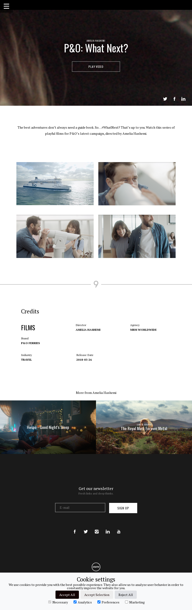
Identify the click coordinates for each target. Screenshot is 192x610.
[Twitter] (86, 527)
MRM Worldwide (143, 330)
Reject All (125, 594)
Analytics (85, 602)
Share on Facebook (174, 99)
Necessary (60, 602)
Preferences (110, 602)
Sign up (123, 507)
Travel (26, 360)
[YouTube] (119, 527)
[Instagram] (97, 527)
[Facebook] (75, 527)
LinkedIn (183, 99)
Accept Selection (96, 594)
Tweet (165, 99)
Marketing (137, 602)
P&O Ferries (30, 343)
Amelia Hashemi (96, 40)
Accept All (67, 594)
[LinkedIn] (108, 527)
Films (28, 327)
